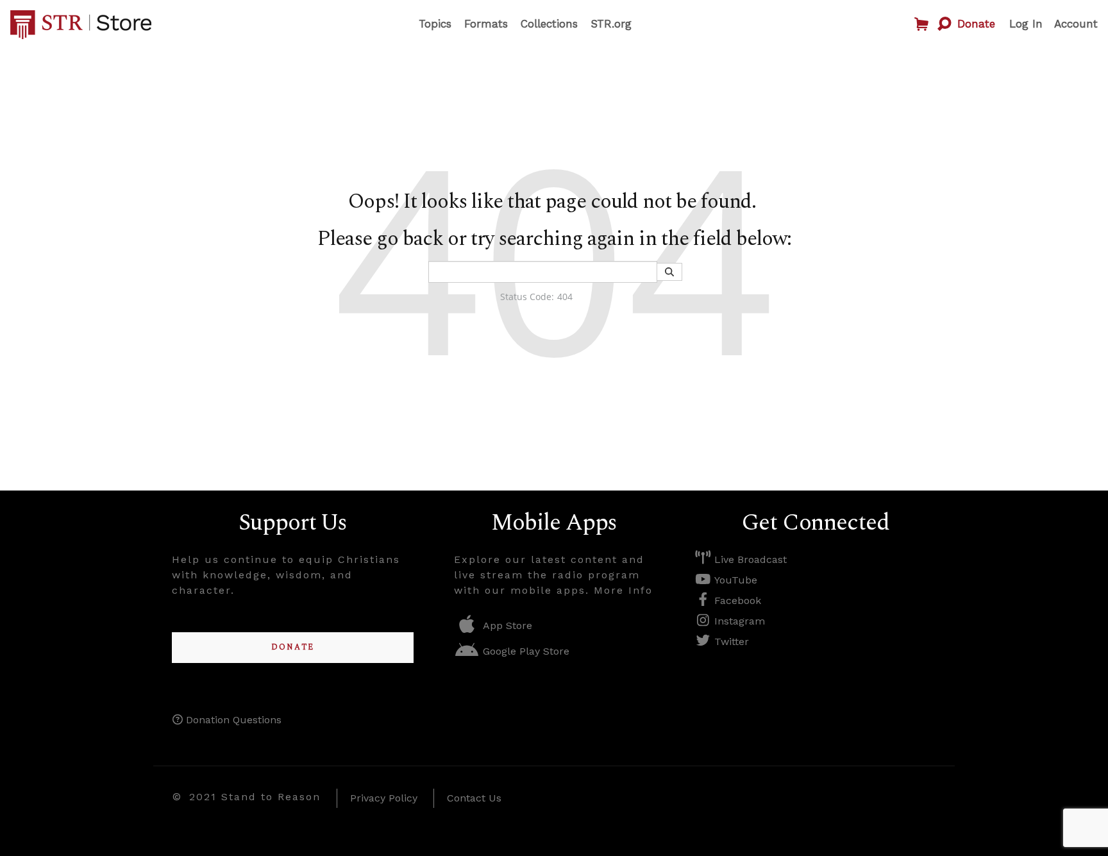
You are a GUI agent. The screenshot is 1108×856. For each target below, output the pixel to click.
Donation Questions (232, 720)
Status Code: (527, 296)
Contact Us (474, 798)
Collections (549, 23)
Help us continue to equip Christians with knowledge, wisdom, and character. (286, 574)
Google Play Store (524, 651)
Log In (1026, 23)
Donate (976, 23)
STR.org (611, 23)
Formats (486, 23)
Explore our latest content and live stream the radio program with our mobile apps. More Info (553, 574)
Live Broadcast (749, 559)
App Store (506, 625)
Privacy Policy (383, 798)
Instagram (738, 621)
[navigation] (525, 23)
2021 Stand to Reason (255, 797)
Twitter (730, 641)
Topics (435, 23)
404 (565, 296)
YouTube (734, 580)
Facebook (736, 600)
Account (1076, 23)
